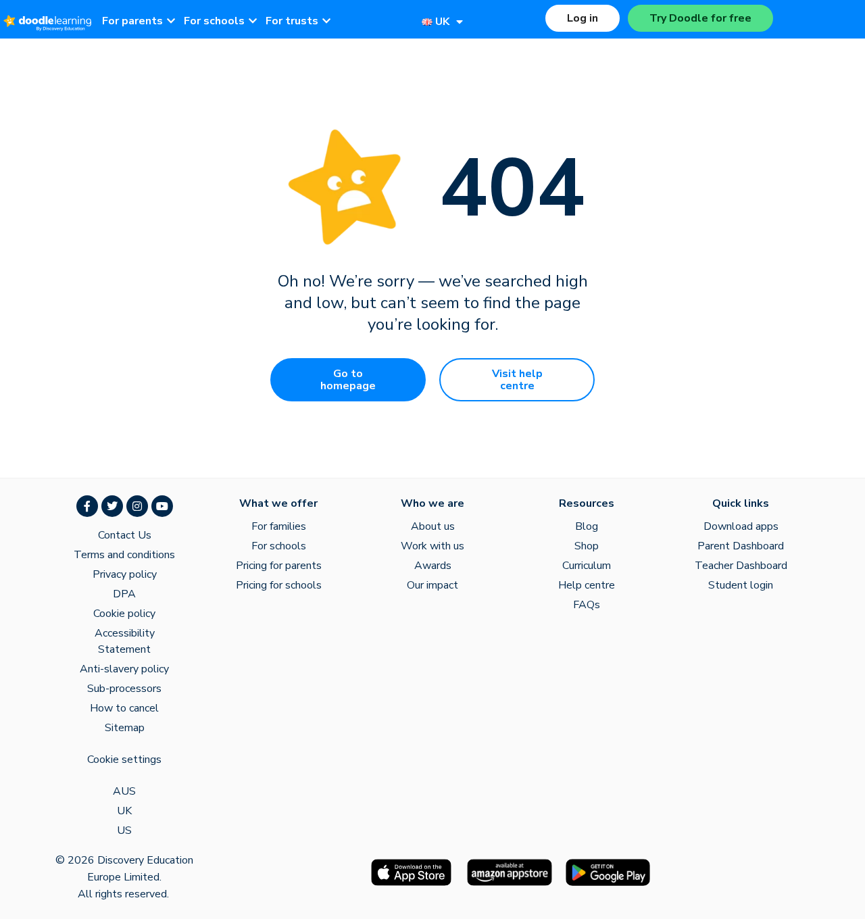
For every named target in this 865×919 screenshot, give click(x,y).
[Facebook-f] (87, 506)
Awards (432, 565)
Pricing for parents (279, 565)
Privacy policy (125, 574)
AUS (124, 791)
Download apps (740, 526)
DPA (124, 594)
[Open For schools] (252, 21)
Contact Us (124, 535)
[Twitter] (112, 506)
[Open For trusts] (326, 21)
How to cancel (124, 708)
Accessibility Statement (125, 641)
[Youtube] (162, 506)
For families (278, 526)
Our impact (432, 585)
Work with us (432, 546)
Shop (586, 546)
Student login (740, 585)
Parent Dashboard (740, 546)
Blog (586, 526)
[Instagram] (137, 506)
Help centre (586, 585)
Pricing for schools (279, 585)
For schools (278, 546)
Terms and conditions (124, 554)
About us (433, 526)
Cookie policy (124, 613)
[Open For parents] (171, 21)
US (124, 830)
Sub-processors (124, 688)
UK (124, 810)
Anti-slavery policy (124, 669)
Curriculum (586, 565)
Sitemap (125, 727)
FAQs (586, 604)
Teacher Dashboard (741, 565)
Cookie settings (124, 759)
